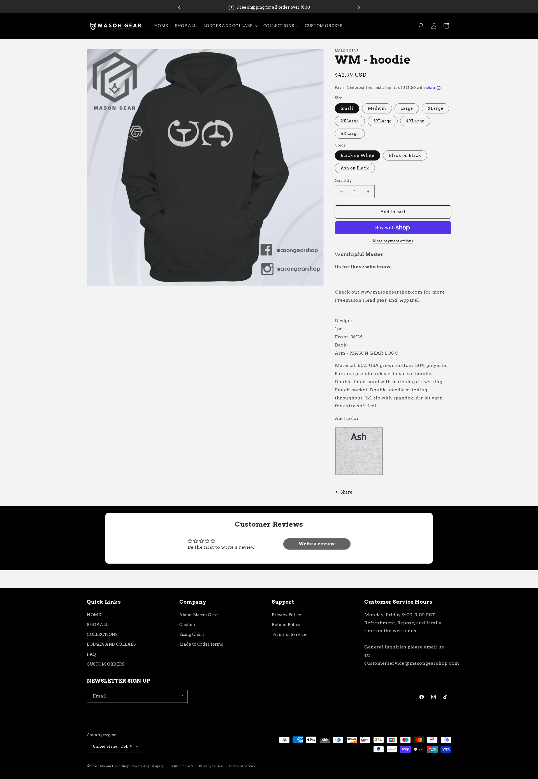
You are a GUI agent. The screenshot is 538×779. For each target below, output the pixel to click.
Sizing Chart (191, 634)
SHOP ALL (98, 624)
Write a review (317, 544)
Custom (187, 624)
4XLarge (415, 121)
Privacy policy (211, 766)
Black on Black (405, 155)
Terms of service (242, 766)
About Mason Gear (199, 615)
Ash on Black (355, 168)
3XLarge (383, 121)
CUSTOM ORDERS (105, 664)
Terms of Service (289, 634)
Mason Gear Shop (115, 766)
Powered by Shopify (147, 766)
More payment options (393, 241)
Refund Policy (286, 624)
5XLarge (350, 133)
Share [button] (346, 492)
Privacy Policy (286, 615)
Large (406, 108)
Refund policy (181, 766)
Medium (377, 108)
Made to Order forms (201, 644)
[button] (179, 7)
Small (347, 108)
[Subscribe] (181, 696)
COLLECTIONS (102, 634)
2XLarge (350, 121)
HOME (94, 615)
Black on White (357, 155)
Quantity (343, 180)
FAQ (91, 654)
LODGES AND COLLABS (111, 644)
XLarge (435, 108)
